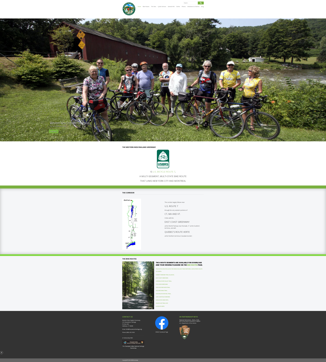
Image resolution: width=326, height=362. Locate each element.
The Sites (153, 6)
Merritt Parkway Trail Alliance (165, 275)
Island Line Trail (160, 303)
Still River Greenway (161, 284)
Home (139, 6)
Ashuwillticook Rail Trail (163, 293)
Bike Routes (146, 6)
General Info (171, 6)
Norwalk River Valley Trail (163, 281)
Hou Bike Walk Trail (161, 290)
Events (178, 6)
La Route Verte (160, 306)
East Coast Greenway (162, 278)
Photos (184, 6)
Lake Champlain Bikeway (163, 297)
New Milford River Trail (163, 287)
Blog (202, 6)
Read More (54, 131)
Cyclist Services (162, 6)
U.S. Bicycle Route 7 (164, 171)
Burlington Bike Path (162, 300)
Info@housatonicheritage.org (134, 329)
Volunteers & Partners (193, 6)
